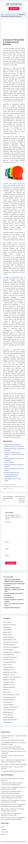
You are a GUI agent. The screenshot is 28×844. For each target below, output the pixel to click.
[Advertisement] (14, 29)
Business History (7, 632)
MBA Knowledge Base (14, 4)
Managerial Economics (9, 684)
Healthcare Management (9, 644)
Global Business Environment (10, 642)
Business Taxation (7, 634)
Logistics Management (9, 667)
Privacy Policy (4, 832)
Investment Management (9, 662)
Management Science (8, 682)
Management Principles (9, 679)
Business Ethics (7, 627)
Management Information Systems (12, 677)
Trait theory (6, 393)
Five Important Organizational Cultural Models (13, 771)
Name (7, 542)
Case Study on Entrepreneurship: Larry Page (12, 740)
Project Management (8, 704)
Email (7, 549)
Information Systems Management (12, 652)
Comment (8, 522)
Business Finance (7, 629)
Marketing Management (9, 687)
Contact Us (4, 834)
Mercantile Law (7, 692)
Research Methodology (9, 709)
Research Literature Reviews (10, 707)
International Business (8, 654)
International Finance (8, 659)
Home (2, 14)
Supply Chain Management (10, 719)
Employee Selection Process (12, 472)
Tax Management (7, 722)
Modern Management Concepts (11, 694)
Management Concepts (10, 486)
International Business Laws (10, 657)
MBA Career (6, 689)
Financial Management (9, 637)
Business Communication (9, 624)
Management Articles (8, 669)
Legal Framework (7, 664)
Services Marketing (8, 714)
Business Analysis (7, 622)
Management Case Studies (10, 672)
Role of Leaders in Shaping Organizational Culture (14, 764)
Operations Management (9, 697)
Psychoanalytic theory (16, 238)
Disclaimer (3, 829)
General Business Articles (9, 639)
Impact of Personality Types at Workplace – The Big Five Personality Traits (14, 454)
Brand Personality (9, 462)
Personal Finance (7, 702)
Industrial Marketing (8, 649)
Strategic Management (9, 717)
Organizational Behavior (11, 14)
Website (7, 555)
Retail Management (8, 712)
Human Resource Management (11, 647)
